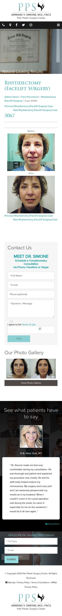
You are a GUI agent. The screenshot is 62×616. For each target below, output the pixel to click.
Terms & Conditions (40, 582)
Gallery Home (12, 96)
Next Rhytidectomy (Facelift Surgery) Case (35, 110)
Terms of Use (29, 324)
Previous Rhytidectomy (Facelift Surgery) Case (29, 106)
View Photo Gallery (31, 382)
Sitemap (11, 582)
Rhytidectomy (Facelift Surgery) (27, 85)
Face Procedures (30, 96)
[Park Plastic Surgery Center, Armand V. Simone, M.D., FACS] (31, 10)
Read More (54, 523)
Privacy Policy (23, 582)
